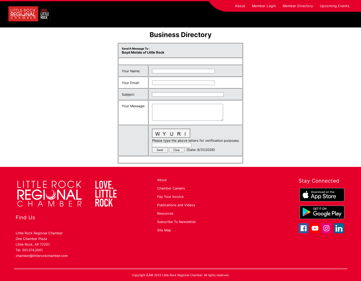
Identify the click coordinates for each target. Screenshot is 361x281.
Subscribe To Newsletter (176, 222)
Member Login (264, 6)
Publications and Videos (176, 205)
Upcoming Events (335, 6)
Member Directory (298, 6)
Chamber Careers (171, 188)
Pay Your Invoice (170, 197)
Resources (165, 213)
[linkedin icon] (339, 232)
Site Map (164, 230)
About (240, 6)
